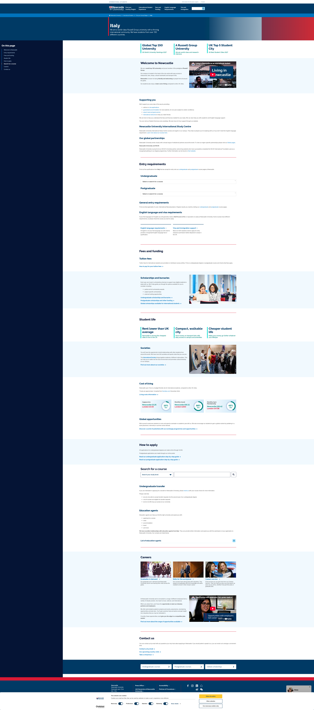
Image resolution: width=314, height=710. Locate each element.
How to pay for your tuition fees (150, 266)
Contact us (7, 69)
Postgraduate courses (183, 666)
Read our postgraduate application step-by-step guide (158, 459)
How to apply (7, 61)
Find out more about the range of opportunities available (161, 621)
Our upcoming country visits (149, 652)
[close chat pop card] (310, 687)
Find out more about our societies (153, 365)
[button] (234, 540)
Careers (6, 66)
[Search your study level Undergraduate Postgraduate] (157, 474)
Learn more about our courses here (157, 133)
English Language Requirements (170, 8)
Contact (203, 2)
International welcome (149, 115)
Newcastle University (116, 15)
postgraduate (194, 169)
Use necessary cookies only (211, 706)
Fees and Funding (158, 8)
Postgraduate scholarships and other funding (157, 300)
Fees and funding (9, 55)
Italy (151, 15)
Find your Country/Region (130, 8)
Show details (175, 703)
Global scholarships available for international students (160, 303)
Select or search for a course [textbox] (153, 181)
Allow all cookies (211, 696)
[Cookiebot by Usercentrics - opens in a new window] (100, 707)
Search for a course (10, 64)
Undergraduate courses (151, 666)
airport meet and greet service (151, 112)
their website (192, 151)
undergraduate (183, 169)
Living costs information (148, 394)
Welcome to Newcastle (10, 50)
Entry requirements (9, 52)
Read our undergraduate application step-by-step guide (159, 457)
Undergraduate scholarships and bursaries (156, 297)
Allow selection (210, 701)
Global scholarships (214, 666)
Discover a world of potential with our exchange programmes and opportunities (167, 429)
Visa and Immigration (184, 8)
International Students (118, 2)
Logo (116, 8)
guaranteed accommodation (151, 110)
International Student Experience (145, 8)
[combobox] (188, 181)
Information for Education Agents (190, 2)
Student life (7, 58)
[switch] (136, 703)
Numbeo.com (166, 391)
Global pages (231, 142)
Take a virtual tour (145, 655)
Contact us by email (146, 649)
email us (186, 491)
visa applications (154, 107)
